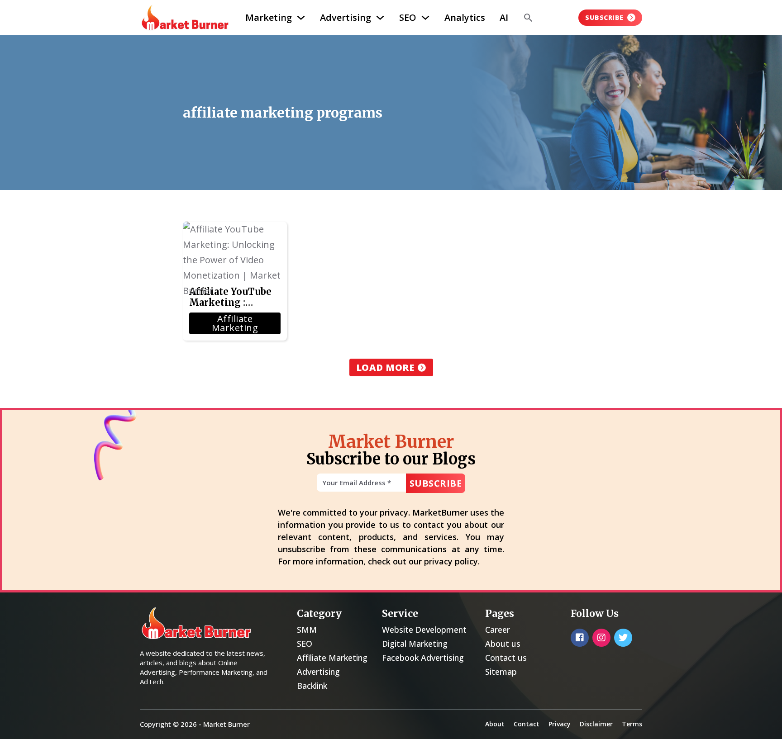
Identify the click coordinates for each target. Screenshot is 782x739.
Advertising (345, 17)
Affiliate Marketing (332, 657)
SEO (407, 17)
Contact (526, 724)
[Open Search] (528, 18)
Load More (385, 367)
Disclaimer (596, 724)
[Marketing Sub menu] (300, 17)
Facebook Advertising (423, 657)
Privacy (559, 724)
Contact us (506, 657)
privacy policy (451, 561)
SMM (307, 629)
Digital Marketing (415, 643)
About (495, 724)
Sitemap (501, 671)
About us (502, 643)
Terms (632, 724)
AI (504, 17)
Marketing (268, 17)
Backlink (312, 685)
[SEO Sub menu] (425, 17)
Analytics (464, 17)
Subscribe (604, 17)
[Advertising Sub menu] (380, 17)
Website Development (424, 629)
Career (497, 629)
